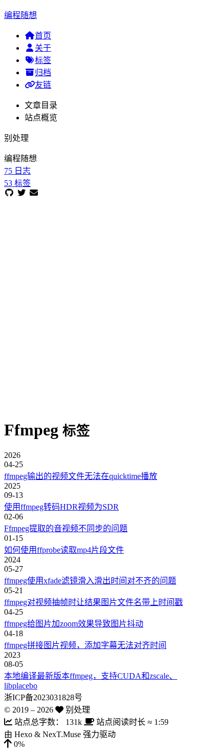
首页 (43, 35)
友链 (43, 84)
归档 (43, 72)
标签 (43, 60)
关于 (43, 48)
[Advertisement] (105, 303)
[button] (105, 744)
